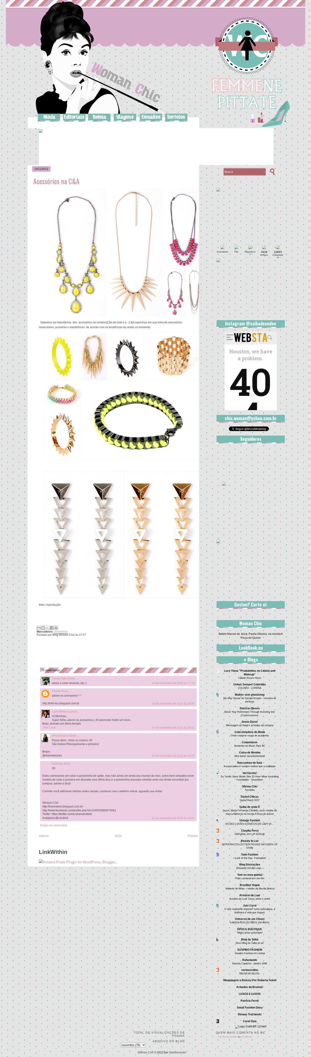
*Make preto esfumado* (250, 932)
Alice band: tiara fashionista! (249, 756)
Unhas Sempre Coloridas (249, 684)
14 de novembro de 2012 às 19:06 (173, 703)
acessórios (61, 631)
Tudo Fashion (249, 854)
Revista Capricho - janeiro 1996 (249, 963)
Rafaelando (249, 960)
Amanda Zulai (60, 735)
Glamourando (177, 1052)
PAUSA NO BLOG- (249, 973)
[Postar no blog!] (43, 628)
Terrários (250, 790)
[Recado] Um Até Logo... (249, 868)
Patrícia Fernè (250, 1000)
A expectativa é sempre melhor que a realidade (249, 766)
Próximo (193, 835)
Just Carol (49, 727)
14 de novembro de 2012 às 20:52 (173, 727)
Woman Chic (146, 1052)
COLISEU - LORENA (249, 688)
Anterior (44, 835)
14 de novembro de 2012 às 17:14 (173, 683)
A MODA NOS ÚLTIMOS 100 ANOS (249, 922)
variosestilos (249, 970)
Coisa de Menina (249, 752)
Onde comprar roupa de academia (250, 735)
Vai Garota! (249, 773)
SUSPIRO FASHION (249, 949)
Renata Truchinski (249, 1014)
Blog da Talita (249, 939)
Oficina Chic (249, 786)
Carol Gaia (250, 1021)
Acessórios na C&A (56, 181)
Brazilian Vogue (250, 885)
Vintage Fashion (249, 820)
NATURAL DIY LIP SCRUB (250, 834)
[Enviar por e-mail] (38, 628)
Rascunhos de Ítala (249, 762)
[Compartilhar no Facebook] (51, 628)
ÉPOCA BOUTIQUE (249, 929)
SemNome (246, 1036)
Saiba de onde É (249, 807)
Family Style (59, 678)
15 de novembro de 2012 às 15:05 (173, 818)
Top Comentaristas (227, 1036)
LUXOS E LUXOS (250, 994)
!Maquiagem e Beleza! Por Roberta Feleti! (250, 980)
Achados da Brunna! (249, 987)
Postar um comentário (53, 825)
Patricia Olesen (250, 708)
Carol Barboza (61, 711)
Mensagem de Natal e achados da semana (249, 725)
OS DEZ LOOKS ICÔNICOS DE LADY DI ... (249, 823)
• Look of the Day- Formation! (249, 858)
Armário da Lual (249, 895)
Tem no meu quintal (249, 874)
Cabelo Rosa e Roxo (249, 678)
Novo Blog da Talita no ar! (250, 943)
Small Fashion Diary (250, 1007)
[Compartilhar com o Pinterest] (56, 628)
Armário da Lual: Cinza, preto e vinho (249, 898)
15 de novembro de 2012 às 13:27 (173, 755)
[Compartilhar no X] (47, 628)
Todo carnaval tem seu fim (249, 878)
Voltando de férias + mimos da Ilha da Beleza (249, 888)
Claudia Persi (249, 830)
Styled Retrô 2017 (250, 800)
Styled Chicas (250, 796)
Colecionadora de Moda (250, 732)
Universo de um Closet (250, 919)
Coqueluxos (249, 742)
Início (118, 835)
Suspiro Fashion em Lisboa (250, 953)
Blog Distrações (249, 864)
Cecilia (56, 691)
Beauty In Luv (250, 841)
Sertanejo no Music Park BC (249, 745)
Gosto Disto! (250, 721)
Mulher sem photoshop (250, 694)
